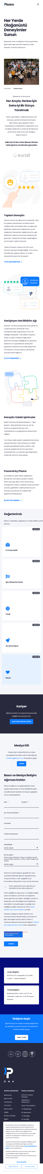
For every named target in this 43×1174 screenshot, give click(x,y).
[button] (3, 1171)
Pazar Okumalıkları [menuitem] (28, 1106)
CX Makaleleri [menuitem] (26, 1109)
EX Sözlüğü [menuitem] (25, 1119)
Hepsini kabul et (13, 1166)
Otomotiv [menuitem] (7, 1105)
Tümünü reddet (29, 1166)
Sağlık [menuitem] (6, 1112)
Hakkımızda (18, 88)
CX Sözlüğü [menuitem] (26, 1116)
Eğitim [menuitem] (6, 1119)
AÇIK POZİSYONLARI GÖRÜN (21, 722)
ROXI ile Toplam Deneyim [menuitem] (27, 1096)
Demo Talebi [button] (21, 1037)
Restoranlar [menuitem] (8, 1109)
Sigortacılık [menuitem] (8, 1099)
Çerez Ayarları (21, 1162)
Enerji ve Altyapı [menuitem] (9, 1116)
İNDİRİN (21, 764)
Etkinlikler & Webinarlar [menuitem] (26, 1101)
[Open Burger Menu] (38, 4)
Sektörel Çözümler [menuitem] (11, 1091)
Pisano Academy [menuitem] (28, 1091)
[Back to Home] (9, 4)
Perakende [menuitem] (8, 1102)
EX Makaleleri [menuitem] (26, 1112)
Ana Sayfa (7, 88)
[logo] (8, 1073)
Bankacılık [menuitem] (8, 1095)
